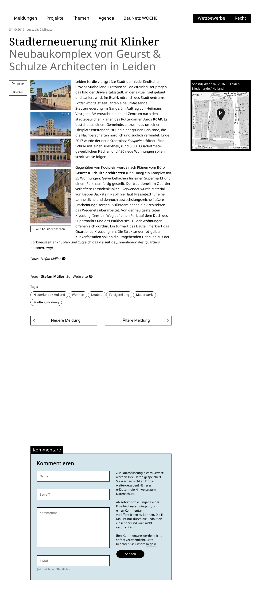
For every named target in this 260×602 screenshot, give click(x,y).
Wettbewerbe (211, 18)
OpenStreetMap (240, 147)
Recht (240, 18)
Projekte (54, 18)
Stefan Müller (51, 258)
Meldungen (25, 18)
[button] (221, 114)
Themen (81, 18)
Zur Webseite (77, 276)
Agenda (106, 18)
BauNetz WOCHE (140, 18)
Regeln (151, 544)
